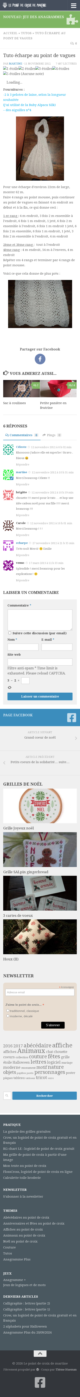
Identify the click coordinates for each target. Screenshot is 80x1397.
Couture (9, 1247)
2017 (18, 1045)
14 (73, 385)
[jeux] (72, 19)
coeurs (9, 1057)
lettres (38, 1062)
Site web (14, 654)
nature (56, 1067)
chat (49, 1052)
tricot (41, 1077)
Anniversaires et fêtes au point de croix (33, 1223)
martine (15, 63)
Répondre (22, 464)
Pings (53, 435)
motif (41, 1067)
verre (51, 1078)
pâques (8, 1078)
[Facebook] (72, 717)
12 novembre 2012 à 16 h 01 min (51, 523)
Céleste (21, 447)
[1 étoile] (11, 68)
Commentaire (19, 605)
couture (38, 1057)
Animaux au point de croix (24, 1235)
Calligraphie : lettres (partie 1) (26, 1309)
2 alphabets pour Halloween (25, 1326)
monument (28, 1067)
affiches (9, 1052)
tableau (19, 1078)
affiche (62, 1045)
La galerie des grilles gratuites (27, 1131)
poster (70, 1073)
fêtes (54, 1056)
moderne (11, 1067)
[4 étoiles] (60, 68)
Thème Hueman (66, 1369)
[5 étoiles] (11, 74)
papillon (21, 1073)
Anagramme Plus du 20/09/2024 (27, 1332)
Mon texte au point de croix (24, 1166)
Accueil (10, 33)
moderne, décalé (21, 1016)
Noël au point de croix (20, 1241)
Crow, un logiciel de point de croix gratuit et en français (40, 1140)
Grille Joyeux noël (18, 828)
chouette (60, 1052)
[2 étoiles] (27, 68)
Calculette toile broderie (22, 1178)
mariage (67, 1062)
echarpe (22, 543)
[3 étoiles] (43, 68)
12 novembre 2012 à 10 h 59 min (52, 492)
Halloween (21, 1062)
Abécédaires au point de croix (26, 1217)
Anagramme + (14, 1280)
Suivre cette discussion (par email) (40, 633)
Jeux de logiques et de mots (24, 1285)
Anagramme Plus (17, 1259)
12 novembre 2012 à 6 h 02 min (51, 447)
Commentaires (23, 435)
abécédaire (37, 1045)
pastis (30, 1073)
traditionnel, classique (24, 1011)
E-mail (47, 639)
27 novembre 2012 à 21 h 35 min (53, 543)
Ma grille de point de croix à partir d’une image (35, 1157)
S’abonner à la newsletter (23, 1196)
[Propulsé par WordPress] (37, 1369)
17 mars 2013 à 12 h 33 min (46, 563)
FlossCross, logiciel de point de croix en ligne (38, 1172)
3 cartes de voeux (18, 915)
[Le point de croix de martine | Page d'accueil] (31, 5)
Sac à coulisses (14, 403)
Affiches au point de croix (23, 1229)
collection (22, 1057)
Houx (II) (11, 959)
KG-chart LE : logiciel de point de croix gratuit (38, 1149)
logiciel (54, 1062)
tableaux (30, 1078)
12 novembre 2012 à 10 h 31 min (53, 472)
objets (9, 1072)
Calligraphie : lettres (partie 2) (26, 1303)
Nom (12, 639)
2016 (8, 1045)
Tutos (26, 33)
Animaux (31, 1050)
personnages (49, 1072)
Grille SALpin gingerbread (25, 872)
